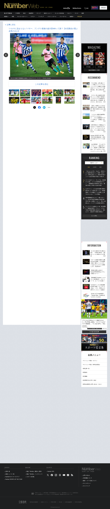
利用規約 (85, 372)
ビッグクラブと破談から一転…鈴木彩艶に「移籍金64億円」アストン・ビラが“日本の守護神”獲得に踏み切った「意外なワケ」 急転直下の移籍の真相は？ (96, 209)
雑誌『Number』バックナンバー (34, 474)
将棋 (13, 16)
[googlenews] (68, 475)
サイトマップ (86, 486)
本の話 (60, 502)
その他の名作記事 (94, 331)
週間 (100, 167)
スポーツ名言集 (30, 476)
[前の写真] (6, 55)
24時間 (94, 167)
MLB (24, 13)
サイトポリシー (87, 483)
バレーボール (63, 16)
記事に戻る (10, 25)
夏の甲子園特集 (8, 13)
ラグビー (33, 16)
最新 (89, 167)
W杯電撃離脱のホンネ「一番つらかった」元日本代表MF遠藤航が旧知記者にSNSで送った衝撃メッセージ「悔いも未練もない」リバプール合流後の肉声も (96, 200)
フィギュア (41, 16)
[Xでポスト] (34, 108)
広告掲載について (87, 478)
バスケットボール (51, 16)
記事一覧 (7, 471)
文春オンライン (44, 502)
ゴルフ (69, 13)
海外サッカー (47, 13)
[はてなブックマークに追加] (44, 108)
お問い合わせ (86, 475)
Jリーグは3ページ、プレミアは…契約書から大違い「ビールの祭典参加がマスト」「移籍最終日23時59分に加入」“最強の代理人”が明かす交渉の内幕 (96, 182)
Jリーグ (39, 13)
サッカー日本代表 (59, 13)
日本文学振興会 (78, 502)
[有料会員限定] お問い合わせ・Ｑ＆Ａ (92, 384)
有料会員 (103, 7)
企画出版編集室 (68, 502)
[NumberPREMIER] (95, 8)
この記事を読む (42, 84)
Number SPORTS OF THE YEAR (13, 479)
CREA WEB (53, 502)
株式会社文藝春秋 (34, 502)
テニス (76, 13)
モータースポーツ (21, 16)
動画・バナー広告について (89, 480)
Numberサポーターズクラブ (12, 476)
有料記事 (79, 16)
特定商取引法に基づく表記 (89, 380)
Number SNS (51, 471)
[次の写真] (78, 55)
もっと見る (94, 215)
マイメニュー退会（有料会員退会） (92, 364)
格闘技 (5, 16)
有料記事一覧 (86, 368)
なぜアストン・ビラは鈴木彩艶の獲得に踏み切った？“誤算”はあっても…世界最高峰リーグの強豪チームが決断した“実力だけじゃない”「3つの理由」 (96, 191)
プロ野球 (17, 13)
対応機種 (85, 376)
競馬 (83, 13)
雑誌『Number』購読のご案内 (34, 471)
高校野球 (31, 13)
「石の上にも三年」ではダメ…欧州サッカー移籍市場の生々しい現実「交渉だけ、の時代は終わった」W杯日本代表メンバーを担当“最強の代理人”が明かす (96, 174)
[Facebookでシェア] (39, 108)
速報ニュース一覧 (9, 474)
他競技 (71, 16)
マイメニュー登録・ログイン (90, 360)
